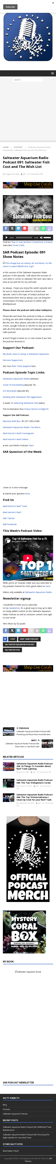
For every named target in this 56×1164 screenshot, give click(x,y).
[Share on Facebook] (6, 228)
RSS (22, 245)
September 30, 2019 (26, 803)
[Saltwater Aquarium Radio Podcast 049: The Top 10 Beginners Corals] (8, 783)
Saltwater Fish (12, 650)
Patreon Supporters (13, 360)
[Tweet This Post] (12, 228)
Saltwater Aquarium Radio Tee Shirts (21, 427)
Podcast (6, 1109)
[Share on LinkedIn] (18, 228)
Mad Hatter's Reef (11, 1151)
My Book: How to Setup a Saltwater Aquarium (26, 354)
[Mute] (41, 237)
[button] (52, 73)
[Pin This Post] (25, 228)
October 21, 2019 (25, 786)
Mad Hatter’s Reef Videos (15, 439)
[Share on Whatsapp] (43, 228)
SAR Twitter (9, 518)
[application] (28, 237)
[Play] (6, 237)
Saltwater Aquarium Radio (16, 378)
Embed (49, 242)
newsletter (14, 608)
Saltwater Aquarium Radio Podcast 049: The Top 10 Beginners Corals (35, 781)
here (27, 493)
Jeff (24, 174)
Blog (5, 1104)
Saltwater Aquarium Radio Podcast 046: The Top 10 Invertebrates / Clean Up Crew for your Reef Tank (35, 797)
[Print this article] (37, 228)
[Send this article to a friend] (31, 228)
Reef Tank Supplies (21, 366)
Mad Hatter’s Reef (12, 512)
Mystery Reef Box (12, 421)
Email (15, 245)
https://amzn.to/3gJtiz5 (36, 409)
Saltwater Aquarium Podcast (19, 644)
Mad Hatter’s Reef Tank (15, 506)
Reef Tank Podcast (29, 639)
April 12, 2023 (24, 772)
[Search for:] (28, 79)
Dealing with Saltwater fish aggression (22, 397)
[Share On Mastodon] (50, 228)
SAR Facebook (10, 524)
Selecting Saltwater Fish (26, 403)
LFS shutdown (10, 390)
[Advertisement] (28, 113)
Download (38, 242)
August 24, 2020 (12, 174)
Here (31, 445)
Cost (12, 639)
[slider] (48, 237)
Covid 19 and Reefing (13, 384)
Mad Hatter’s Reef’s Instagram (18, 433)
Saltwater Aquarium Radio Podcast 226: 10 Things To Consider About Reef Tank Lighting (35, 766)
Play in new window (21, 242)
